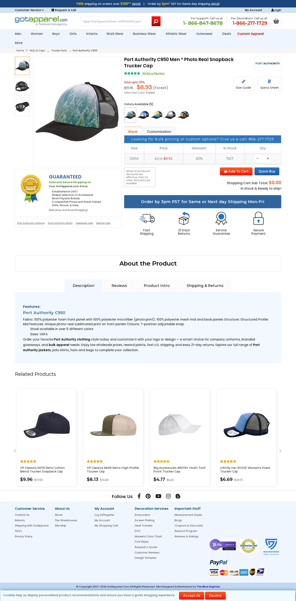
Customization (159, 132)
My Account (253, 10)
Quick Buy (267, 171)
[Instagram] (168, 497)
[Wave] (156, 115)
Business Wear (145, 34)
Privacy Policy (23, 536)
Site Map (60, 525)
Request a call (65, 10)
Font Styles (142, 542)
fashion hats (103, 222)
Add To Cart (238, 171)
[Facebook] (139, 497)
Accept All (191, 596)
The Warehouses (66, 520)
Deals (226, 34)
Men (18, 34)
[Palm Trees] (183, 115)
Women (37, 34)
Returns (20, 520)
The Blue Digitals (208, 587)
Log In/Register (104, 515)
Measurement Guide (188, 515)
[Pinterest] (148, 497)
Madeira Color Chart (148, 536)
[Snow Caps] (143, 115)
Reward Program (186, 531)
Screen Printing (144, 520)
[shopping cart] (276, 21)
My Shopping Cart (106, 525)
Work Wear (115, 34)
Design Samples (145, 558)
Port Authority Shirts (60, 222)
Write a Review (153, 73)
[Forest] (130, 115)
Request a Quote (146, 547)
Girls (73, 34)
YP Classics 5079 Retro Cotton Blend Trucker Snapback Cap (42, 469)
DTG (137, 531)
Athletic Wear (176, 34)
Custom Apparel (251, 34)
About (58, 515)
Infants (92, 34)
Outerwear (204, 34)
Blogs (178, 520)
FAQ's (18, 531)
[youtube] (158, 497)
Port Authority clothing (31, 222)
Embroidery (142, 515)
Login (277, 10)
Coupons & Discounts (189, 525)
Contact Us (22, 515)
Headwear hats (84, 222)
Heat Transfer (144, 525)
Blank (133, 132)
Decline (215, 596)
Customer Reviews (147, 552)
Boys (56, 34)
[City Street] (170, 115)
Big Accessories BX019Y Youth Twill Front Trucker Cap (179, 469)
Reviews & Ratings (187, 536)
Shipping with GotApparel (32, 525)
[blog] (178, 497)
